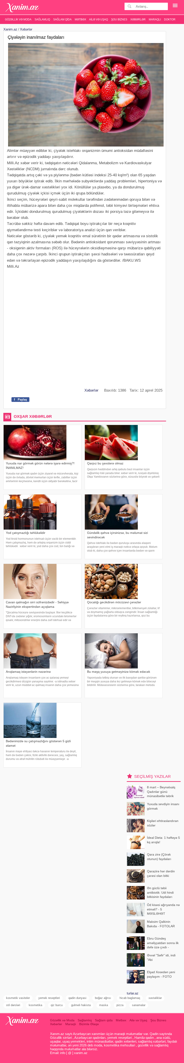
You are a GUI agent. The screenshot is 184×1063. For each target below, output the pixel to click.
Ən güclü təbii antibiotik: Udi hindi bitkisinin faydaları (160, 892)
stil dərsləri (13, 1005)
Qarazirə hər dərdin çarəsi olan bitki (161, 873)
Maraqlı (155, 19)
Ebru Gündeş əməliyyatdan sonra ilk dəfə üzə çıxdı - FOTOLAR (163, 943)
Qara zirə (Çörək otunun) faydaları (159, 857)
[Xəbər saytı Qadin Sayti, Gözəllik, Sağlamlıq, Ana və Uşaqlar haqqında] (22, 7)
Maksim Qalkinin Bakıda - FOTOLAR (161, 924)
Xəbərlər (138, 19)
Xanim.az (10, 29)
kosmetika (35, 1005)
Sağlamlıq (42, 19)
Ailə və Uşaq (98, 19)
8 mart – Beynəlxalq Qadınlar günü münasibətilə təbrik (161, 791)
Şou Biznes (119, 19)
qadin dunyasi (77, 998)
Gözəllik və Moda (18, 19)
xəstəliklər (155, 998)
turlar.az (132, 993)
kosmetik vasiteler (18, 998)
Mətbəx (80, 19)
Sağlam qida (62, 19)
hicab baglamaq (130, 998)
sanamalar (138, 1005)
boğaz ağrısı (103, 998)
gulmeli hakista (81, 1005)
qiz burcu (57, 1005)
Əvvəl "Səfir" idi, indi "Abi (161, 957)
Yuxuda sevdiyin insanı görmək (163, 806)
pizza (119, 1005)
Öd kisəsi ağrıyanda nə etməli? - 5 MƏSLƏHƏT (163, 909)
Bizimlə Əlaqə (89, 1024)
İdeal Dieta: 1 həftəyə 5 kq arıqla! (163, 840)
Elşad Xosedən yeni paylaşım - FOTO (161, 974)
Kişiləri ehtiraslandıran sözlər (162, 823)
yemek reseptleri (49, 998)
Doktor (169, 19)
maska (103, 1005)
